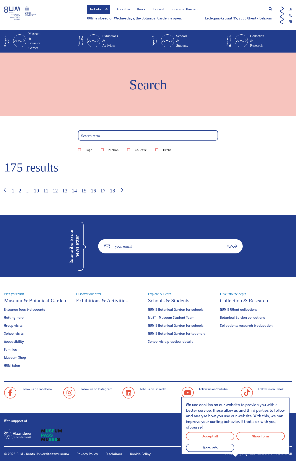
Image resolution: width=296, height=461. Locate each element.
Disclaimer (114, 453)
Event (167, 150)
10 (36, 191)
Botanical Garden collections (242, 317)
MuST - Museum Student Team (171, 317)
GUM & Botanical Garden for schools (175, 309)
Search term (90, 136)
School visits (14, 333)
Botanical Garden (184, 9)
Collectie (141, 150)
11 (45, 191)
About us (123, 9)
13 (64, 191)
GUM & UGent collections (238, 309)
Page (89, 150)
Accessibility (14, 341)
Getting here (14, 317)
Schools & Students (170, 40)
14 (74, 191)
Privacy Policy (87, 453)
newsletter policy (144, 260)
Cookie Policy (140, 453)
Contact (158, 9)
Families (10, 349)
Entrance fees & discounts (24, 309)
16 (93, 191)
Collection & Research (245, 40)
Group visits (13, 325)
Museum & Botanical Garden (22, 41)
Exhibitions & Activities (98, 40)
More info (210, 447)
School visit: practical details (170, 341)
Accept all (210, 436)
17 (103, 191)
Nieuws (113, 150)
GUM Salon (12, 365)
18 (112, 191)
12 (55, 191)
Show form (260, 436)
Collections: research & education (246, 325)
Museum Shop (15, 357)
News (141, 9)
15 (83, 191)
